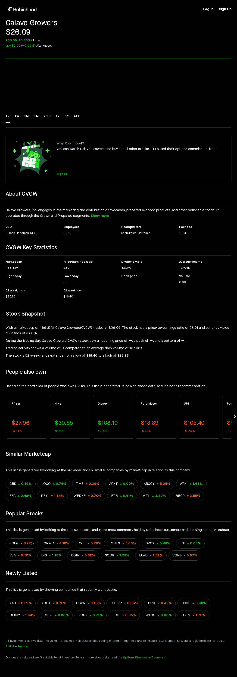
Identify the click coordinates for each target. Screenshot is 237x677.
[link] (208, 9)
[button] (8, 118)
